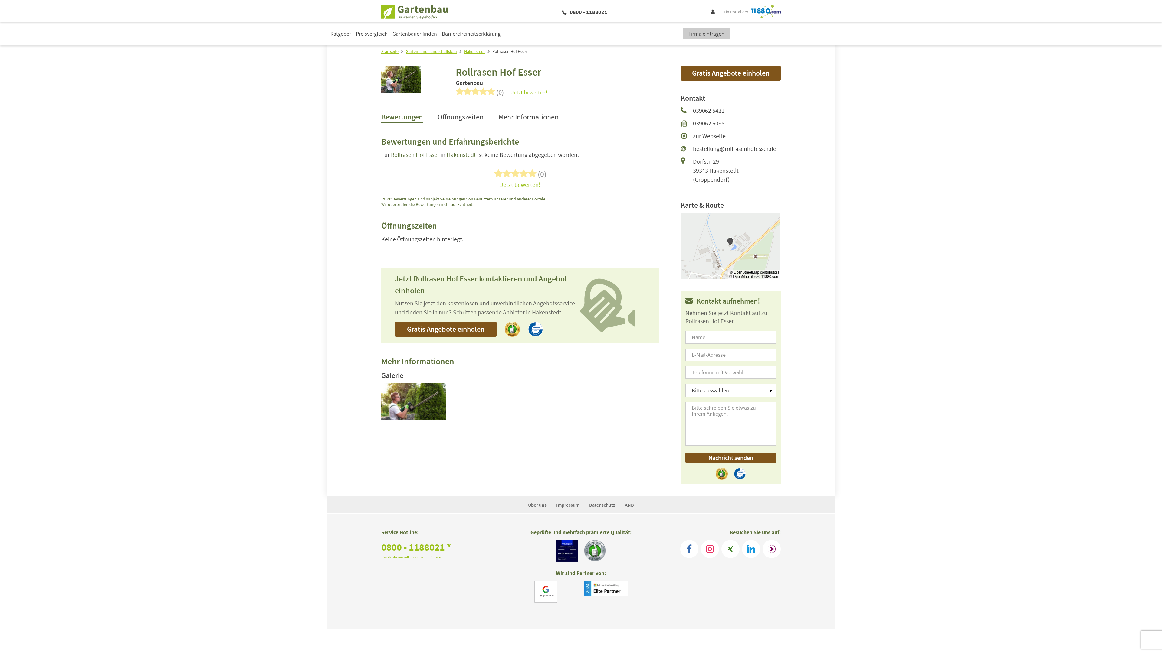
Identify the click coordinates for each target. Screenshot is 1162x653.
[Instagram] (710, 549)
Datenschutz (602, 505)
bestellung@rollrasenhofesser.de (734, 148)
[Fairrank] (772, 549)
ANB (629, 505)
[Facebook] (689, 549)
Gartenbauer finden (414, 33)
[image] (413, 401)
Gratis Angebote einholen (445, 329)
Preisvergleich (372, 33)
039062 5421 (708, 110)
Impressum (567, 505)
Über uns (537, 505)
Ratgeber (340, 33)
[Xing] (730, 549)
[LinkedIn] (751, 549)
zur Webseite (709, 136)
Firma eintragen (706, 33)
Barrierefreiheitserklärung (471, 33)
